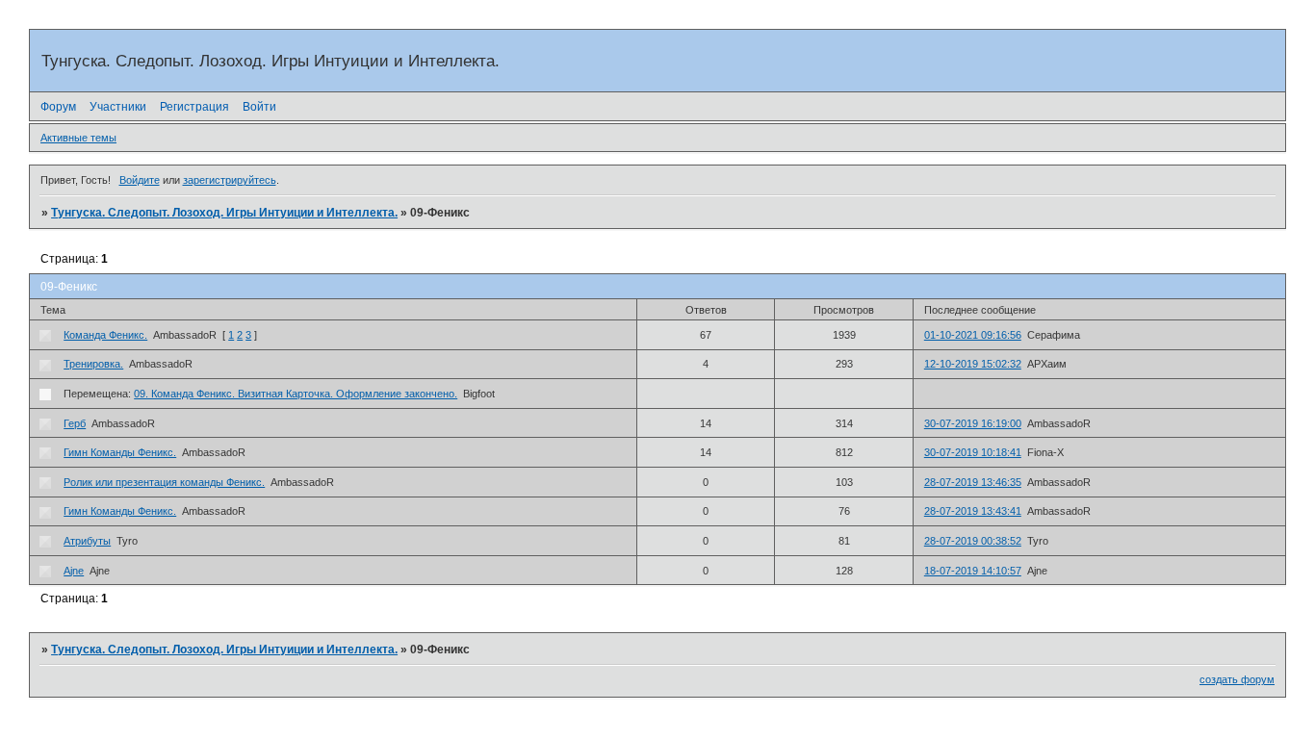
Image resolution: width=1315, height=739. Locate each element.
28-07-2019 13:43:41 (972, 511)
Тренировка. (93, 364)
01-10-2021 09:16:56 (972, 335)
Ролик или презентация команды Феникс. (164, 482)
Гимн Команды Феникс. (120, 452)
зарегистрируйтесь (229, 180)
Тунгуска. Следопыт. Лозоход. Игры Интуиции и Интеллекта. (224, 212)
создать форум (1237, 679)
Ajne (74, 570)
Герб (75, 423)
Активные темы (78, 137)
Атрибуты (87, 541)
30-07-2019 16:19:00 (972, 423)
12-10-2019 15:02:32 (972, 364)
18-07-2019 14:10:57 (972, 570)
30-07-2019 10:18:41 (972, 452)
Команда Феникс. (105, 335)
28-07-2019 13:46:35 (972, 482)
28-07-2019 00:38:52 (972, 541)
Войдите (139, 180)
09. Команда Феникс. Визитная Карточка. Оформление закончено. (295, 393)
